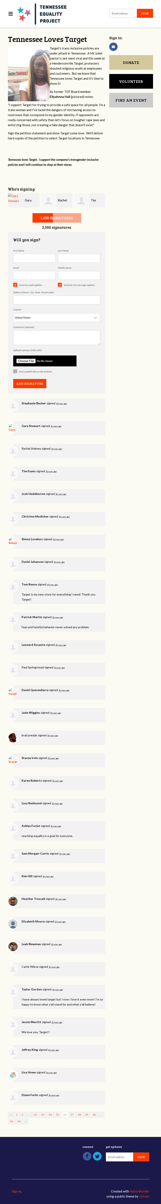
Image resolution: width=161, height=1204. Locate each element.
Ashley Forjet (31, 826)
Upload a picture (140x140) (27, 350)
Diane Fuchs (30, 1095)
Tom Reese (29, 584)
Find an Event (131, 100)
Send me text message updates (79, 285)
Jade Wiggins (31, 712)
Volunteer (131, 81)
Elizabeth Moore (33, 921)
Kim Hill (27, 876)
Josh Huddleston (33, 494)
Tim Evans (29, 471)
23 (42, 1114)
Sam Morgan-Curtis (35, 853)
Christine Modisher (35, 516)
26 (64, 1114)
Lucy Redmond (32, 803)
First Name (18, 250)
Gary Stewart (31, 426)
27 (72, 1114)
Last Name (63, 250)
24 (50, 1114)
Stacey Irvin (30, 758)
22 (35, 1114)
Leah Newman (31, 944)
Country (17, 309)
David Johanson (33, 561)
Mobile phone (65, 267)
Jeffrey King (30, 1049)
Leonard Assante (33, 644)
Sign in (16, 1191)
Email (16, 267)
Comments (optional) (23, 327)
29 (86, 1114)
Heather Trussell (33, 898)
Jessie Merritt (31, 1022)
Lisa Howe (29, 1072)
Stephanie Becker (34, 403)
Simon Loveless (32, 539)
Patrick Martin (32, 617)
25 (57, 1114)
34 (18, 1121)
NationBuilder (139, 1191)
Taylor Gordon (32, 989)
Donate (131, 62)
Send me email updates (30, 285)
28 (79, 1114)
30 (94, 1114)
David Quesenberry (35, 690)
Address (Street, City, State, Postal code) (33, 292)
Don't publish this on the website (35, 371)
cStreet (144, 1196)
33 (11, 1121)
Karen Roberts (32, 780)
